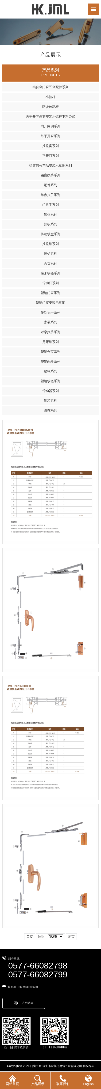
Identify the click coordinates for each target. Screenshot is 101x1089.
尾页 (71, 936)
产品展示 (37, 1084)
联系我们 (63, 1084)
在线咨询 (28, 1003)
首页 (29, 936)
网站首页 (12, 1084)
